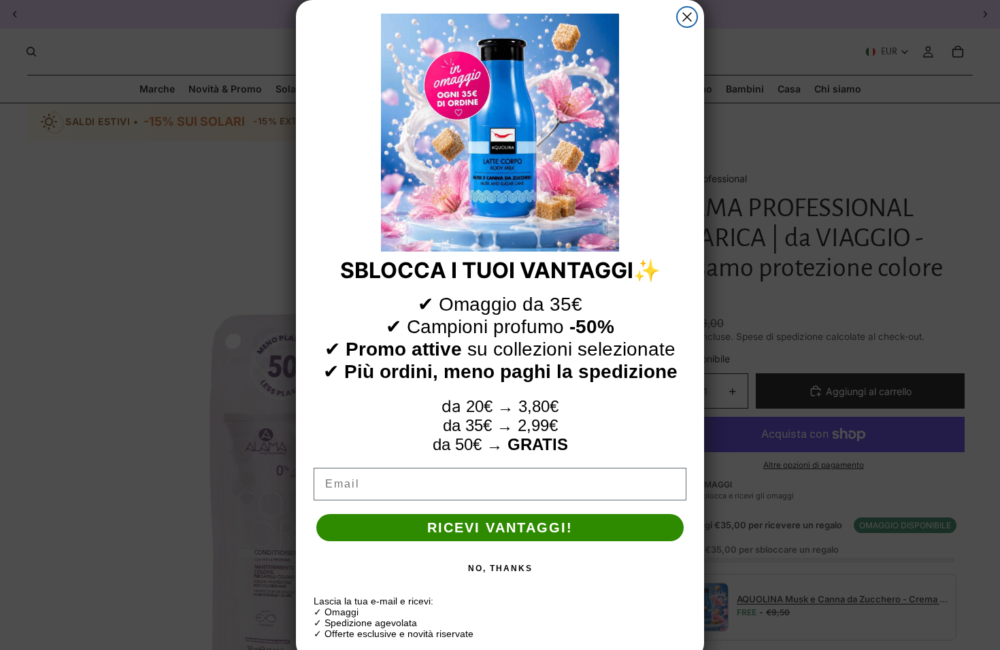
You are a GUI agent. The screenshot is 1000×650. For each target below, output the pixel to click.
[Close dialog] (687, 17)
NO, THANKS (500, 568)
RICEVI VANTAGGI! (500, 527)
